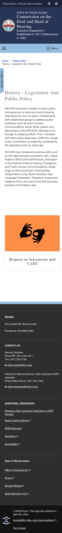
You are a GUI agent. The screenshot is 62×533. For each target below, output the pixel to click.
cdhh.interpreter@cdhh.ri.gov (22, 386)
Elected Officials (13, 485)
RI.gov (8, 477)
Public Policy (19, 60)
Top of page (19, 528)
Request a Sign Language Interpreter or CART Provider (29, 412)
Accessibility (11, 444)
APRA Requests (13, 428)
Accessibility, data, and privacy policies (33, 520)
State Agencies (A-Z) (16, 493)
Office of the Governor (16, 470)
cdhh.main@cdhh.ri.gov (19, 365)
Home (5, 60)
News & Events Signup (16, 420)
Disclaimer (10, 436)
